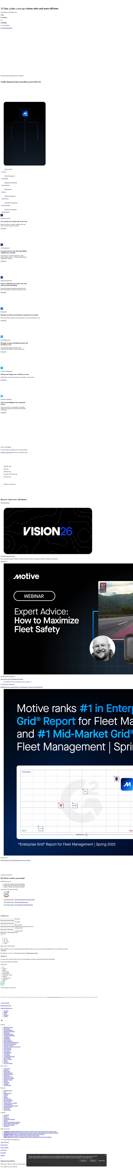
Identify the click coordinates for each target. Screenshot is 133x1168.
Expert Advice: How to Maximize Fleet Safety (12, 679)
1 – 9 (5, 938)
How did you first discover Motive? (9, 961)
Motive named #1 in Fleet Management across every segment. (16, 860)
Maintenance (3, 191)
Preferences (102, 1160)
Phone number (18, 925)
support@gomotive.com (6, 1008)
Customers (32, 7)
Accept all (83, 1160)
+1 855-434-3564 (5, 1003)
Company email (19, 928)
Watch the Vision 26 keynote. (8, 556)
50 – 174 (6, 940)
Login (9, 21)
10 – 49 (5, 939)
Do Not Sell (3, 1150)
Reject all (93, 1160)
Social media (6, 971)
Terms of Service (5, 1142)
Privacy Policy (4, 1145)
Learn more (3, 228)
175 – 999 (6, 942)
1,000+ (5, 943)
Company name (19, 931)
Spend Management (5, 198)
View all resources (5, 502)
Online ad (5, 979)
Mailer (4, 970)
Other (4, 981)
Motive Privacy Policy (32, 953)
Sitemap (3, 1155)
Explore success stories (6, 452)
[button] (66, 15)
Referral (4, 976)
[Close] (1, 1158)
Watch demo (9, 28)
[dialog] (66, 1160)
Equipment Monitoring (5, 185)
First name (17, 919)
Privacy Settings (4, 1147)
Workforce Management (5, 205)
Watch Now (3, 561)
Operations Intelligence (5, 212)
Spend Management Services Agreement (54, 997)
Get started (15, 21)
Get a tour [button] (3, 950)
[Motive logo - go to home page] (4, 1)
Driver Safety (3, 171)
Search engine (6, 973)
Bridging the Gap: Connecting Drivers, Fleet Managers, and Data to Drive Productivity (22, 687)
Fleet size (3, 934)
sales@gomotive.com (6, 1005)
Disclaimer (3, 1152)
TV (3, 967)
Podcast (4, 968)
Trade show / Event (7, 975)
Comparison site (6, 978)
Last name (17, 922)
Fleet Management (4, 178)
